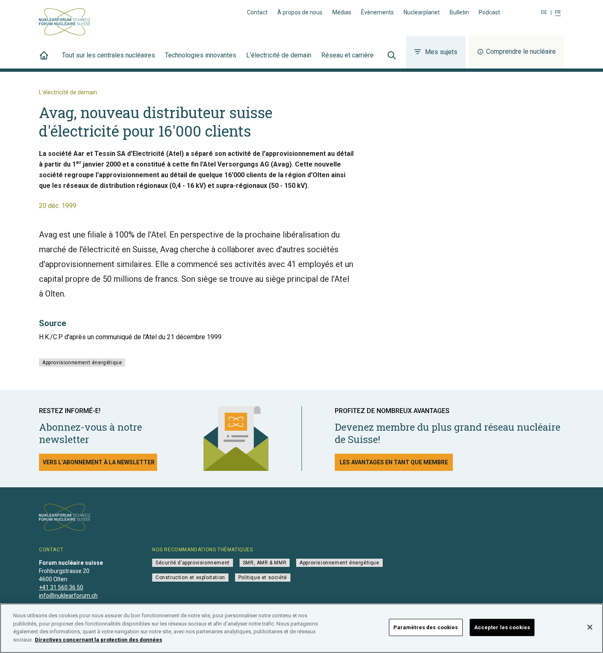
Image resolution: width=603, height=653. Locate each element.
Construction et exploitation (190, 577)
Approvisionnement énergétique (82, 362)
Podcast (489, 12)
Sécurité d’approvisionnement (192, 563)
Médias (341, 12)
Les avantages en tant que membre (394, 462)
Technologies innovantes (200, 55)
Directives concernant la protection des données (98, 639)
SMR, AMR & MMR (264, 563)
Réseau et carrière (347, 55)
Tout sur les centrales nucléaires (108, 55)
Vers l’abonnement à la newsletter (99, 462)
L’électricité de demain (278, 55)
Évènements (377, 12)
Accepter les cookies (502, 627)
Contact (257, 12)
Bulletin (459, 12)
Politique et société (262, 577)
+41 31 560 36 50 (61, 587)
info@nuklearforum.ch (68, 595)
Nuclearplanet (422, 12)
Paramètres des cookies (425, 627)
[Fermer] (590, 627)
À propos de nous (299, 12)
